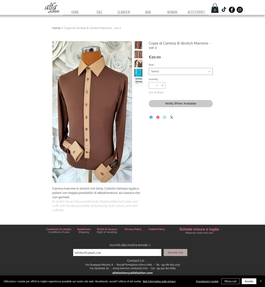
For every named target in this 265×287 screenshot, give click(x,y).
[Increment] (163, 85)
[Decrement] (151, 85)
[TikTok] (224, 10)
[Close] (261, 281)
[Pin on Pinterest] (158, 117)
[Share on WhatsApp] (165, 117)
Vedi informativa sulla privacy (159, 281)
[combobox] (181, 71)
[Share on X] (171, 117)
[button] (148, 13)
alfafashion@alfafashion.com (132, 273)
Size (152, 64)
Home (56, 28)
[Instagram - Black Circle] (240, 10)
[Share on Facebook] (151, 117)
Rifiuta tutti (230, 281)
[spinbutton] (157, 85)
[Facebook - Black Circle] (232, 10)
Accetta (249, 281)
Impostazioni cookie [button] (207, 281)
